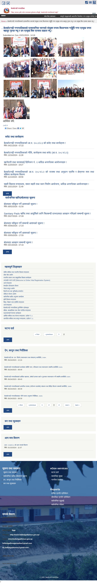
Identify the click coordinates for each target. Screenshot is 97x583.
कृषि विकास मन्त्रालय (10, 299)
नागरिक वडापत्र (57, 480)
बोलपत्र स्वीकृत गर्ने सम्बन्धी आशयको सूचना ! (24, 223)
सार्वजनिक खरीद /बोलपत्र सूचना (15, 476)
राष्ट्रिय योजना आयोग (10, 294)
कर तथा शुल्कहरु (9, 483)
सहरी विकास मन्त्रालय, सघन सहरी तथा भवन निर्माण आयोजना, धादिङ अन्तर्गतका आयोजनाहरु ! (46, 184)
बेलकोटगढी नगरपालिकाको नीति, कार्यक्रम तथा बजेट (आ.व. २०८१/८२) (36, 152)
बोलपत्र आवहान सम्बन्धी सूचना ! (18, 242)
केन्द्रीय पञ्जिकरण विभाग (11, 286)
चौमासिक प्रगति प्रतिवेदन (60, 497)
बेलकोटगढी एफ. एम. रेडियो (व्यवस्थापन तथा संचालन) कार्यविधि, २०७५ (25, 357)
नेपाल (13, 530)
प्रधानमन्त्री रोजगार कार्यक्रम (13, 313)
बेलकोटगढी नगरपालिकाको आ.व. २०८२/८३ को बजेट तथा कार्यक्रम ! (35, 143)
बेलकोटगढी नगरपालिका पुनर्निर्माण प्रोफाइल (16, 307)
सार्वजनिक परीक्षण (57, 504)
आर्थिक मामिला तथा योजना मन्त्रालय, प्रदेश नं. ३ (18, 316)
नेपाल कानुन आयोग (9, 288)
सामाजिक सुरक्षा (56, 476)
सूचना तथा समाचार (10, 472)
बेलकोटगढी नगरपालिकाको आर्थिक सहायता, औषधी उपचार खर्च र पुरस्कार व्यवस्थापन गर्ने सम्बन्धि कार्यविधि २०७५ (37, 377)
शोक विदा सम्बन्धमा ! (44, 16)
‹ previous (49, 334)
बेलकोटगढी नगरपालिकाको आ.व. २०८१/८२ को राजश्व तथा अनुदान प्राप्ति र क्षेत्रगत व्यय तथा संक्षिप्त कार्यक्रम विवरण (49, 173)
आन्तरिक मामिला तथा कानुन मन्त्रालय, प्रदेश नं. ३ (19, 318)
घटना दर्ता (55, 472)
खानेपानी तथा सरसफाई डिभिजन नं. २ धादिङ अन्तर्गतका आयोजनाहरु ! (35, 162)
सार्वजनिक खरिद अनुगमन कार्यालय (14, 297)
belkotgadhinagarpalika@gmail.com (17, 543)
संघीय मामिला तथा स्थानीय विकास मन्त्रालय (16, 272)
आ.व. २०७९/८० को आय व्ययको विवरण (16, 445)
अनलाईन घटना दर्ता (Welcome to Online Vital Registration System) (27, 280)
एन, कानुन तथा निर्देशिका (12, 480)
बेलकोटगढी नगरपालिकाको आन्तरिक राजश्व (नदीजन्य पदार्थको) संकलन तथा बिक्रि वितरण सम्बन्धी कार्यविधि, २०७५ (37, 386)
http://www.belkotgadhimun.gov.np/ (24, 535)
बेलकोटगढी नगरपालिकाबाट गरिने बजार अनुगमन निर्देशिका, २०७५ (23, 396)
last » (77, 405)
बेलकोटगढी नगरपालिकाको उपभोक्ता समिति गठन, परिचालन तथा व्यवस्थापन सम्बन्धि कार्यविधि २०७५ (33, 367)
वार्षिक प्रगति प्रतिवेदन (59, 493)
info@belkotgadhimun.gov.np (20, 539)
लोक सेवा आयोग (8, 275)
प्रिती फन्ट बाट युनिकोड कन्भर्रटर (13, 291)
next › (67, 405)
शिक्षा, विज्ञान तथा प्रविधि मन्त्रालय (14, 302)
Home (3, 21)
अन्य (7, 193)
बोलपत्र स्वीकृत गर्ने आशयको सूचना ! (20, 204)
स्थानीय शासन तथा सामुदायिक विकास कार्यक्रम (17, 277)
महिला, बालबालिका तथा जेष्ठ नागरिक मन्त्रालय (18, 310)
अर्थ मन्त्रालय (8, 283)
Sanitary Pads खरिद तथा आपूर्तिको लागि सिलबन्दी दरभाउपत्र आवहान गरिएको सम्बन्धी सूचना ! (47, 213)
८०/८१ (5, 125)
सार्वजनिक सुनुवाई (57, 501)
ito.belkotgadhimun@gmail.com (15, 547)
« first (37, 334)
